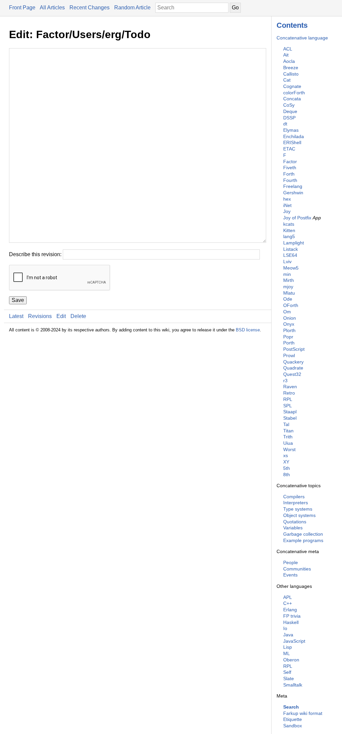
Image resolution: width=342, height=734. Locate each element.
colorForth (294, 92)
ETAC (289, 148)
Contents (292, 25)
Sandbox (292, 725)
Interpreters (295, 502)
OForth (290, 305)
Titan (288, 430)
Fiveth (289, 167)
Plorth (289, 330)
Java (288, 634)
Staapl (290, 411)
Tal (286, 424)
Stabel (290, 418)
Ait (286, 55)
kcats (288, 224)
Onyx (288, 324)
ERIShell (292, 142)
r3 (285, 380)
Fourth (290, 180)
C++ (287, 603)
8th (286, 474)
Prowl (289, 355)
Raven (290, 386)
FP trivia (292, 616)
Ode (287, 299)
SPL (287, 405)
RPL (287, 399)
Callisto (291, 74)
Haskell (291, 622)
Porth (289, 342)
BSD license (248, 329)
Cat (287, 80)
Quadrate (293, 368)
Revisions (40, 316)
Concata (292, 98)
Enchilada (293, 136)
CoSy (289, 105)
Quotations (294, 521)
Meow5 (291, 268)
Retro (289, 393)
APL (287, 597)
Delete (78, 316)
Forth (289, 174)
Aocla (289, 61)
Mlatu (289, 293)
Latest (16, 316)
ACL (287, 48)
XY (286, 461)
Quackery (293, 361)
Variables (293, 527)
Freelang (292, 186)
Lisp (287, 647)
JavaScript (294, 641)
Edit (61, 316)
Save (18, 300)
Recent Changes (89, 7)
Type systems (297, 509)
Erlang (290, 609)
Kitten (289, 230)
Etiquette (292, 719)
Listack (290, 249)
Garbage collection (303, 534)
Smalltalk (292, 685)
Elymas (291, 130)
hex (287, 199)
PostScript (294, 349)
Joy (287, 211)
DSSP (289, 117)
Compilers (294, 496)
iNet (287, 205)
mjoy (288, 286)
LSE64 (290, 255)
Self (287, 672)
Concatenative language (302, 37)
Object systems (299, 515)
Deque (290, 111)
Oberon (291, 659)
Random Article (132, 7)
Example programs (303, 540)
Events (290, 575)
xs (285, 455)
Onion (289, 318)
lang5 (289, 236)
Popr (288, 336)
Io (285, 628)
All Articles (52, 7)
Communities (297, 568)
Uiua (288, 443)
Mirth (288, 280)
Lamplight (293, 242)
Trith (288, 436)
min (287, 274)
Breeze (290, 67)
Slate (288, 678)
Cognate (292, 86)
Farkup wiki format (302, 713)
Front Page (22, 7)
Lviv (287, 261)
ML (286, 653)
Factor (290, 161)
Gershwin (293, 192)
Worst (289, 449)
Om (287, 311)
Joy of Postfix (297, 217)
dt (285, 123)
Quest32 (292, 374)
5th (286, 468)
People (290, 562)
